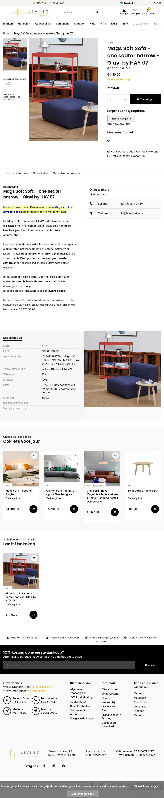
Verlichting (63, 23)
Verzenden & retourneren (78, 712)
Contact (106, 698)
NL (155, 2)
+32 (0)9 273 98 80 (131, 203)
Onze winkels (141, 23)
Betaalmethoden (80, 706)
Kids (92, 23)
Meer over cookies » (82, 794)
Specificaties (40, 173)
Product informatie (17, 173)
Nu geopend (43, 686)
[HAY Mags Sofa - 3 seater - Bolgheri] (21, 469)
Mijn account (110, 689)
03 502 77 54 (48, 702)
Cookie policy (78, 701)
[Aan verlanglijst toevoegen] (108, 140)
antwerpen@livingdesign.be (55, 713)
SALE (114, 23)
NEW (125, 23)
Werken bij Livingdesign (109, 704)
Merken (8, 23)
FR (159, 2)
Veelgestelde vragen (82, 718)
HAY (110, 43)
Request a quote (121, 118)
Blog (156, 23)
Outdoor (79, 23)
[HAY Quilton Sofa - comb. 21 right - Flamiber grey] (62, 469)
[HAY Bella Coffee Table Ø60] (143, 469)
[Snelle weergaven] (33, 509)
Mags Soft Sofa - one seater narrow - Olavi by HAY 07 (43, 33)
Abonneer (150, 665)
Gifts (103, 23)
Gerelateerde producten (67, 173)
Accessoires (43, 23)
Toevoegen (147, 99)
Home (6, 33)
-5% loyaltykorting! (81, 697)
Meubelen (24, 23)
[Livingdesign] (29, 12)
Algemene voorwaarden (78, 691)
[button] (91, 89)
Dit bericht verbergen (146, 786)
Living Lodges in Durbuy (111, 716)
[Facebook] (44, 766)
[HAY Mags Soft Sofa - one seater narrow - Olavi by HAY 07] (21, 571)
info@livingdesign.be (131, 213)
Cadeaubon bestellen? (109, 724)
